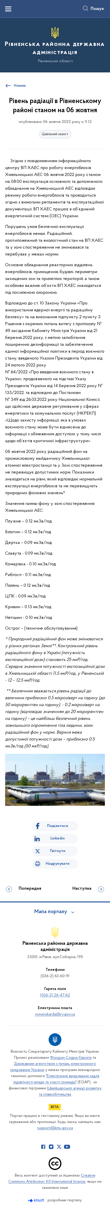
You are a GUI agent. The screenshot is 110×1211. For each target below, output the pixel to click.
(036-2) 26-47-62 (55, 995)
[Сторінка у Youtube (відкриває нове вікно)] (67, 1147)
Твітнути (57, 851)
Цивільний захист (55, 134)
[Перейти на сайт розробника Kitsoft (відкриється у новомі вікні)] (36, 1200)
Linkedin (57, 838)
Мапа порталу (50, 912)
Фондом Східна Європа (71, 1058)
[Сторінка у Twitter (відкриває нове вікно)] (59, 1147)
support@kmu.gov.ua (55, 1128)
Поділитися (57, 826)
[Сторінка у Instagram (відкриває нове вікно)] (51, 1147)
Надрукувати (58, 864)
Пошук (97, 9)
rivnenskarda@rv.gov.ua (55, 1014)
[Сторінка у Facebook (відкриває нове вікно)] (43, 1147)
